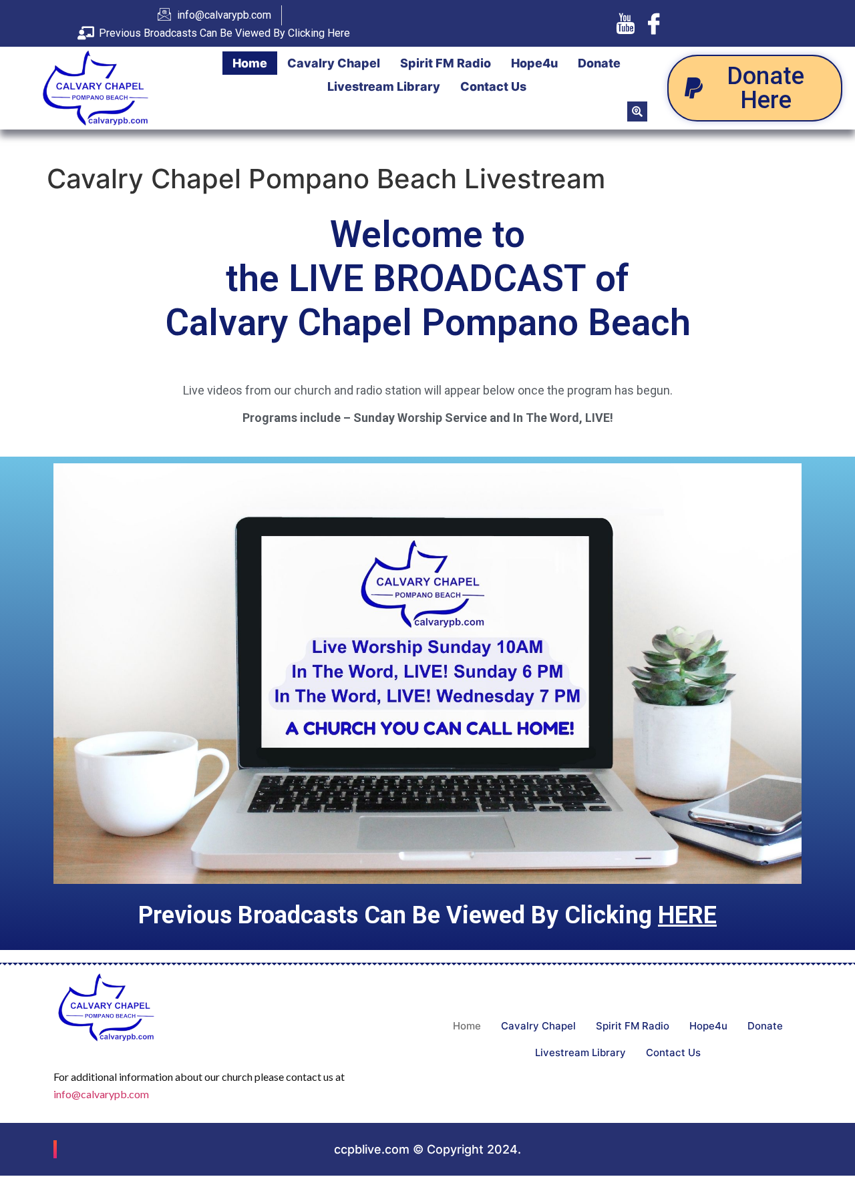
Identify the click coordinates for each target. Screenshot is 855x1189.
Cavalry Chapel (333, 63)
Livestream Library (383, 86)
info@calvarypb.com (101, 1094)
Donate (599, 63)
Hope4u (534, 63)
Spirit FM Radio (445, 63)
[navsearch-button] (637, 111)
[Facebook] (654, 23)
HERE (687, 915)
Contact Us (493, 86)
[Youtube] (625, 23)
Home (249, 63)
